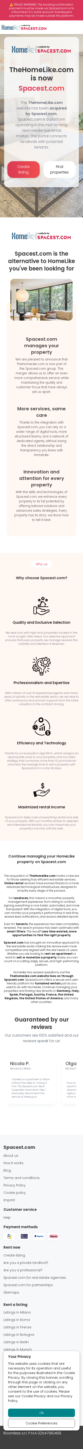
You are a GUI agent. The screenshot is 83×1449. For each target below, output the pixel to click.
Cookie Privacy (33, 1396)
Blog (7, 1170)
